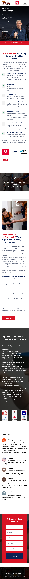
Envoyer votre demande (15, 556)
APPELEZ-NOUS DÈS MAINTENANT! (14, 42)
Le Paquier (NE (10, 573)
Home (5, 576)
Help (18, 576)
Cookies (12, 576)
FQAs (23, 576)
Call (7, 318)
